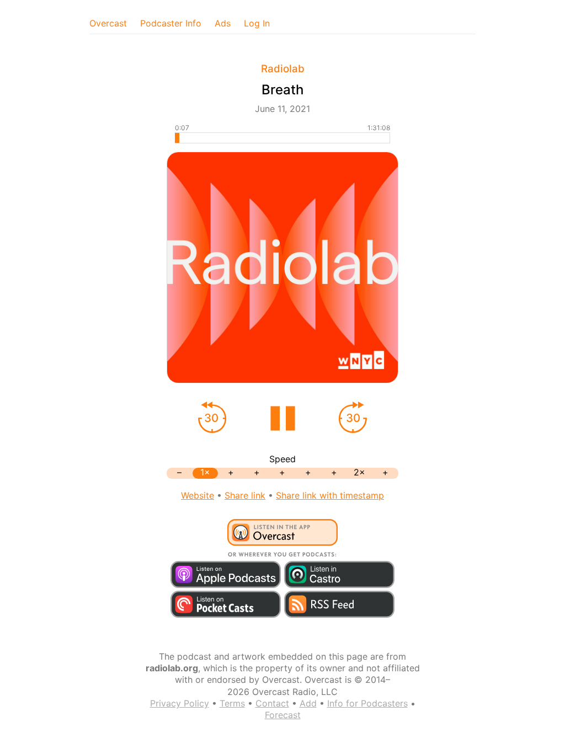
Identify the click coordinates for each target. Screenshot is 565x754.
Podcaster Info (170, 23)
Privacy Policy (179, 703)
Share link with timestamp (330, 495)
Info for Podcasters (367, 703)
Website (197, 495)
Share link (245, 495)
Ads (223, 23)
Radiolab (283, 68)
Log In (257, 23)
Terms (232, 703)
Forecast (283, 714)
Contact (272, 703)
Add (308, 703)
